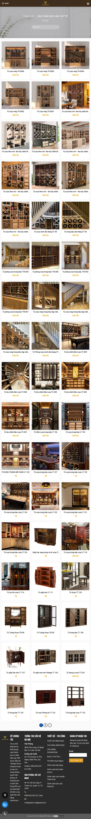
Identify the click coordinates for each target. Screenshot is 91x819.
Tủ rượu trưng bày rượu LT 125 (75, 472)
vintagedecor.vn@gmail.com (35, 803)
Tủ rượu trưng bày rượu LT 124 (15, 512)
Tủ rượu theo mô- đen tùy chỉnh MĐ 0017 (15, 151)
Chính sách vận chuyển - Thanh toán (56, 778)
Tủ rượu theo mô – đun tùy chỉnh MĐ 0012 (45, 192)
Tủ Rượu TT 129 (75, 592)
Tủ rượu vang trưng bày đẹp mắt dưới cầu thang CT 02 (15, 352)
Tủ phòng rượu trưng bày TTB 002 (75, 272)
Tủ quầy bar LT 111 (45, 592)
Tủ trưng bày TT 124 (15, 713)
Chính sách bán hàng (55, 765)
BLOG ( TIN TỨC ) (53, 757)
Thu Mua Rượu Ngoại (55, 761)
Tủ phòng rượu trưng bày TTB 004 (16, 272)
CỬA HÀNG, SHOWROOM (52, 750)
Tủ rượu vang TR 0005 (45, 71)
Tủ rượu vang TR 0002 (15, 111)
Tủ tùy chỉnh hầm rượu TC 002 (75, 392)
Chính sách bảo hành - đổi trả (55, 770)
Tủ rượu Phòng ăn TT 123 (45, 713)
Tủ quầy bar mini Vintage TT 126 (45, 673)
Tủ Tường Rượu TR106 (15, 633)
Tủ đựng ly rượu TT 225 (75, 673)
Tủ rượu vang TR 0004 (75, 71)
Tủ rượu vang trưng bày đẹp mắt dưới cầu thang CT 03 (75, 312)
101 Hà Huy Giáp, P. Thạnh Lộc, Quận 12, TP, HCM (33, 785)
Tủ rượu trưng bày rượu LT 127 (45, 472)
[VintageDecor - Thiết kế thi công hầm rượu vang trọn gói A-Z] (45, 3)
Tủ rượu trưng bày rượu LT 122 (45, 512)
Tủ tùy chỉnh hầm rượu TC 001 (15, 432)
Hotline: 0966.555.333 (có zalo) (32, 767)
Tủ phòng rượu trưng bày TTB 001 (16, 312)
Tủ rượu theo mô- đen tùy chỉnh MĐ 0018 (75, 111)
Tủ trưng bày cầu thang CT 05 (75, 232)
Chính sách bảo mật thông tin (54, 785)
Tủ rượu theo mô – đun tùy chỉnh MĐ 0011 (75, 192)
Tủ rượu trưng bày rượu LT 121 (75, 512)
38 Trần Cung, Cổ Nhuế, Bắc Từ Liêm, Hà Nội (34, 748)
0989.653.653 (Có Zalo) (33, 795)
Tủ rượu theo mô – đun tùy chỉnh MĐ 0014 (75, 151)
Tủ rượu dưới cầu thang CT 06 (45, 232)
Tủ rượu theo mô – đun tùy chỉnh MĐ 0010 (15, 232)
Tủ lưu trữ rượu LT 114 (15, 592)
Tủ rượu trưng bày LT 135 (75, 432)
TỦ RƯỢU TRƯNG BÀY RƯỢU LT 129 (15, 472)
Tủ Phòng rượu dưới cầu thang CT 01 (45, 352)
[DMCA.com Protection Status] (58, 816)
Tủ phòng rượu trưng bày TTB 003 (45, 272)
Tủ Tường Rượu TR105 (45, 633)
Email (71, 751)
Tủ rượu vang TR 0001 (45, 111)
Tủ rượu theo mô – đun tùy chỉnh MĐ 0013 (15, 192)
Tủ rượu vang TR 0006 (15, 71)
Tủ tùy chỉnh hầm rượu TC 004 (15, 392)
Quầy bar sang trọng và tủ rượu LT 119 (45, 552)
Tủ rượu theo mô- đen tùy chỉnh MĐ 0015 (45, 151)
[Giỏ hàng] (88, 3)
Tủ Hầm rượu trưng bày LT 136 (45, 432)
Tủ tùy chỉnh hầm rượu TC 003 (45, 392)
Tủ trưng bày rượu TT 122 (75, 713)
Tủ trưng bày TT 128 (75, 633)
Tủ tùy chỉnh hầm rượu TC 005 (75, 352)
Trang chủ (28, 16)
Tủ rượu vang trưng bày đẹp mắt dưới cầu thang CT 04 (45, 312)
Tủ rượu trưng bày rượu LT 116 (75, 552)
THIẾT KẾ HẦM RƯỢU (55, 741)
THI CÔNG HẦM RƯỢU (55, 745)
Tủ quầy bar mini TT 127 (15, 673)
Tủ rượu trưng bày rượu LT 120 (15, 552)
